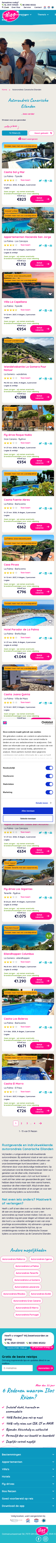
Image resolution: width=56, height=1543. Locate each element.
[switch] (49, 776)
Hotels (6, 1476)
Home (4, 89)
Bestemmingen (21, 14)
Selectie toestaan (28, 818)
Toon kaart (25, 180)
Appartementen (12, 1461)
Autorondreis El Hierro (27, 1307)
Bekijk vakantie (39, 199)
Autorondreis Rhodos (14, 1294)
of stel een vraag (41, 1347)
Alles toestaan (28, 811)
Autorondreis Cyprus (41, 1259)
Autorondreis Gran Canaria (27, 1300)
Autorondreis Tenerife (27, 1273)
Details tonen (42, 803)
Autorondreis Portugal (27, 1314)
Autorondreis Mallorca (13, 1259)
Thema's (42, 14)
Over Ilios (15, 7)
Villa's (5, 1469)
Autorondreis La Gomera (27, 1280)
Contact (38, 7)
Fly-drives (8, 1483)
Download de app (13, 1505)
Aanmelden (44, 1368)
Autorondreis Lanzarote (27, 1287)
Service (27, 7)
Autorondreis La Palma (27, 1266)
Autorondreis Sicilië (41, 1294)
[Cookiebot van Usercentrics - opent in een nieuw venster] (41, 723)
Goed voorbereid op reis (17, 1498)
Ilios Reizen (9, 1491)
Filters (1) (16, 133)
